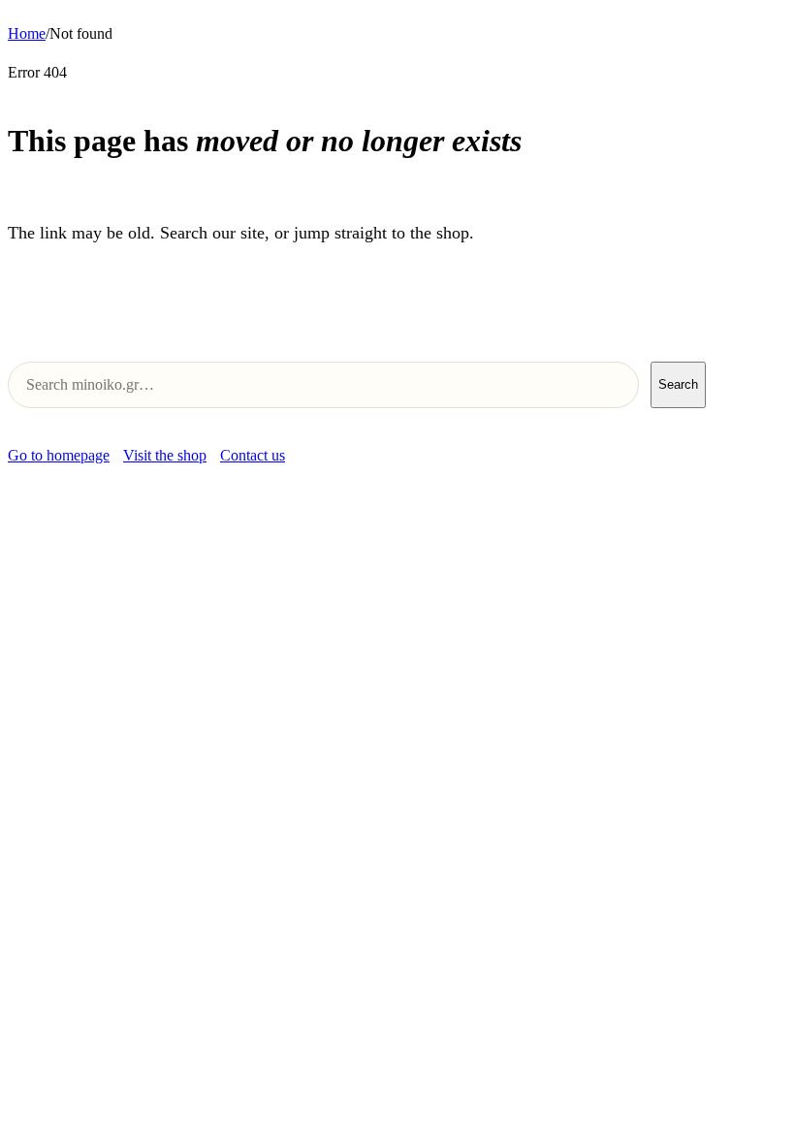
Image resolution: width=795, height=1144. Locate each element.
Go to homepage (59, 455)
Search (678, 384)
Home (27, 33)
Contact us (252, 455)
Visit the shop (165, 455)
